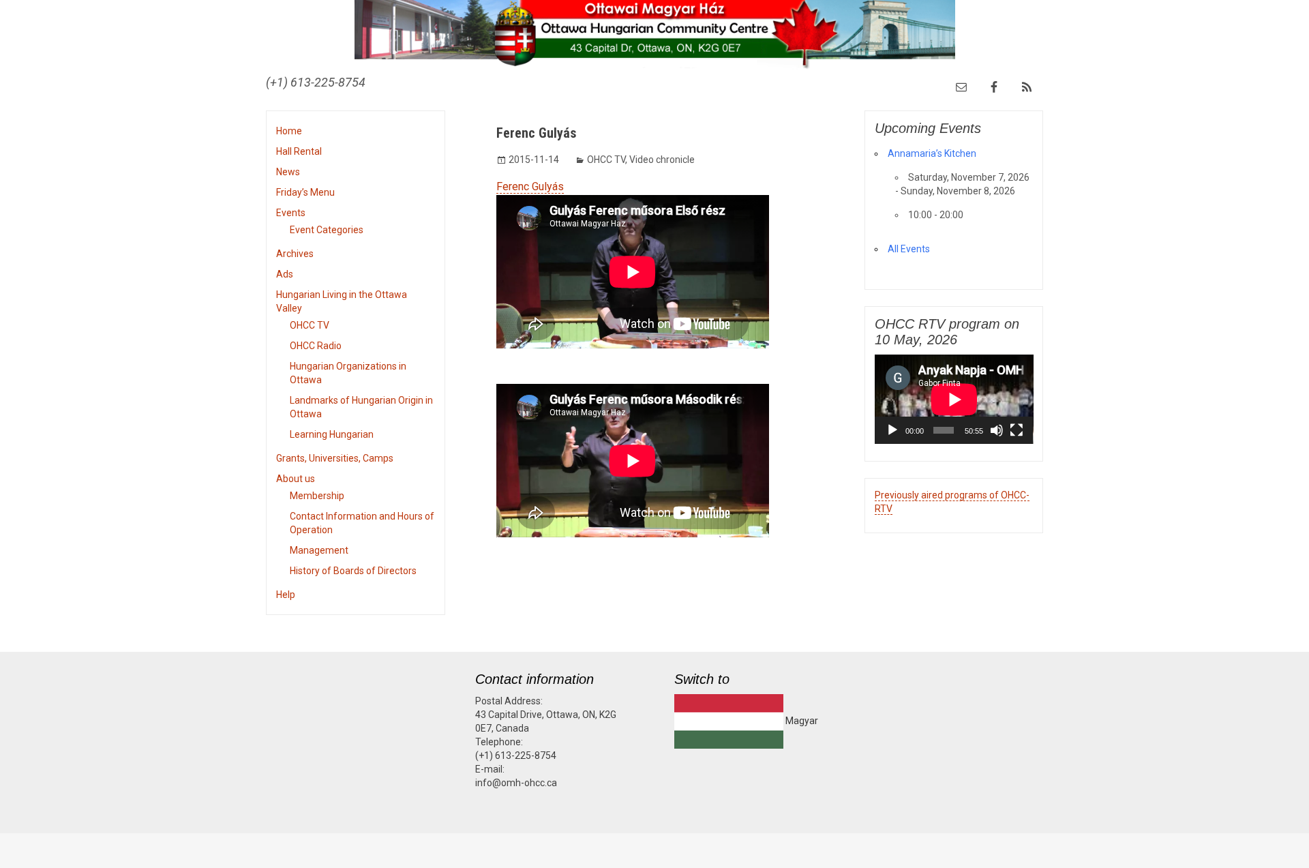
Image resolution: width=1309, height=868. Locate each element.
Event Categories (326, 229)
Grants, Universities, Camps (334, 458)
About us (295, 478)
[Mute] (997, 430)
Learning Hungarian (332, 434)
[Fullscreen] (1016, 430)
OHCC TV (309, 325)
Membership (317, 495)
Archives (295, 253)
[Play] (892, 430)
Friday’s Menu (305, 192)
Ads (284, 274)
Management (319, 550)
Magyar (800, 720)
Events (290, 212)
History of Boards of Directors (353, 570)
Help (285, 594)
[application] (954, 399)
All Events (909, 248)
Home (289, 130)
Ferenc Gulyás (530, 186)
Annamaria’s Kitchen (932, 153)
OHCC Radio (316, 345)
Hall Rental (299, 151)
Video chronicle (662, 159)
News (288, 171)
